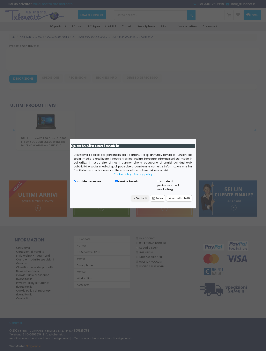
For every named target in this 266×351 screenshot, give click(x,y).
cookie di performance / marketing (168, 185)
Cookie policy (123, 174)
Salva (159, 198)
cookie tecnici (128, 181)
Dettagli (141, 198)
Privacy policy (143, 174)
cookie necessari (89, 181)
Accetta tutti (180, 198)
